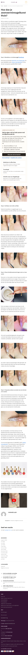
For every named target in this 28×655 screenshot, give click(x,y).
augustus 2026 (4, 540)
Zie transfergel (6, 157)
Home (2, 5)
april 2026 (3, 544)
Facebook (3, 628)
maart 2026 (3, 546)
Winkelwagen (4, 612)
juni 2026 (3, 541)
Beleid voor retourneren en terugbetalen (10, 605)
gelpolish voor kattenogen (18, 60)
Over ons (3, 596)
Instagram (3, 632)
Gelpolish (5, 5)
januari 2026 (3, 549)
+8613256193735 (10, 620)
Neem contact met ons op (6, 598)
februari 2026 (4, 548)
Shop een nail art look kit (14, 154)
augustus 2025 (4, 557)
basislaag (21, 57)
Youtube (3, 635)
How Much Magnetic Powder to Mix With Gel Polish (12, 644)
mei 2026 (3, 543)
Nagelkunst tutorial (19, 520)
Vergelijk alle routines (16, 157)
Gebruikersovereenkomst (6, 607)
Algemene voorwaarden (6, 603)
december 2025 (4, 551)
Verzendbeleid (4, 600)
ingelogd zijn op (8, 530)
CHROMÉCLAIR (12, 512)
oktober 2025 (3, 554)
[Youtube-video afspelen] (14, 500)
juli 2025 (3, 559)
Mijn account (4, 615)
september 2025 (4, 555)
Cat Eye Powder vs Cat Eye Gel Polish (9, 646)
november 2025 (4, 552)
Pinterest (3, 634)
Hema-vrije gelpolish (17, 62)
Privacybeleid (4, 601)
